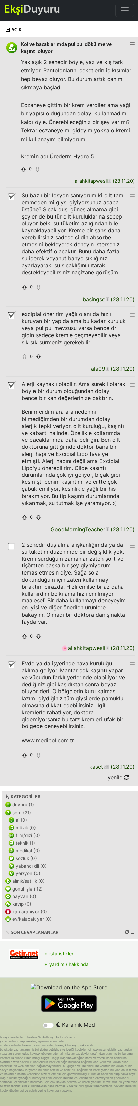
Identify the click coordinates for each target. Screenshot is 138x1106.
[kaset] (106, 767)
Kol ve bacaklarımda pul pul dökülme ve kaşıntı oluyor (66, 48)
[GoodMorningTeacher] (107, 529)
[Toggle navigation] (124, 10)
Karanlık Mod (77, 1024)
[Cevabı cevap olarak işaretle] (12, 546)
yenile (116, 777)
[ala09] (107, 368)
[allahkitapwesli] (109, 181)
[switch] (48, 1025)
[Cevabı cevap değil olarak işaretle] (12, 196)
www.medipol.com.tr (48, 740)
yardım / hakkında (69, 964)
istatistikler (61, 953)
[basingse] (107, 299)
